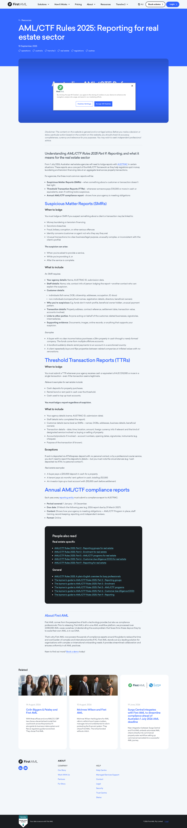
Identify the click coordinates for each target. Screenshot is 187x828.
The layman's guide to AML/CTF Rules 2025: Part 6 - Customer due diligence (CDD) (94, 591)
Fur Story (61, 783)
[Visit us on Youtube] (26, 768)
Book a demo (154, 4)
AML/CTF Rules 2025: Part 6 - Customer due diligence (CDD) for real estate (90, 559)
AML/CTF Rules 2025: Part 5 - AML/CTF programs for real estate (85, 555)
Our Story (62, 770)
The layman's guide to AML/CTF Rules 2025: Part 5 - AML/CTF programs (89, 587)
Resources (106, 4)
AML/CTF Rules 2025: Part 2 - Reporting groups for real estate (83, 548)
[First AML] (18, 4)
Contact (99, 779)
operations (26, 50)
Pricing (78, 4)
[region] (94, 96)
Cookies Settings (84, 104)
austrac (92, 50)
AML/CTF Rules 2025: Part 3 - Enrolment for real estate (80, 551)
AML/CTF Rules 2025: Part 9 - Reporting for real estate (80, 562)
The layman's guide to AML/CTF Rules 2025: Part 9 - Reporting (84, 594)
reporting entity (67, 497)
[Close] (132, 86)
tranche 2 (51, 50)
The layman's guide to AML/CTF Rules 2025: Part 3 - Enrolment (84, 583)
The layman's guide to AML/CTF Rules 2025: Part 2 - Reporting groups (87, 580)
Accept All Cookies (103, 104)
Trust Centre (101, 793)
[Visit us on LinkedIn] (20, 768)
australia (39, 50)
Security (99, 788)
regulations (79, 50)
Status (99, 797)
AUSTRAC (123, 164)
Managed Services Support (107, 774)
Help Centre (101, 770)
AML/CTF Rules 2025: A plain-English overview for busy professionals (87, 576)
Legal (98, 783)
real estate (64, 50)
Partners (61, 779)
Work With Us (64, 774)
